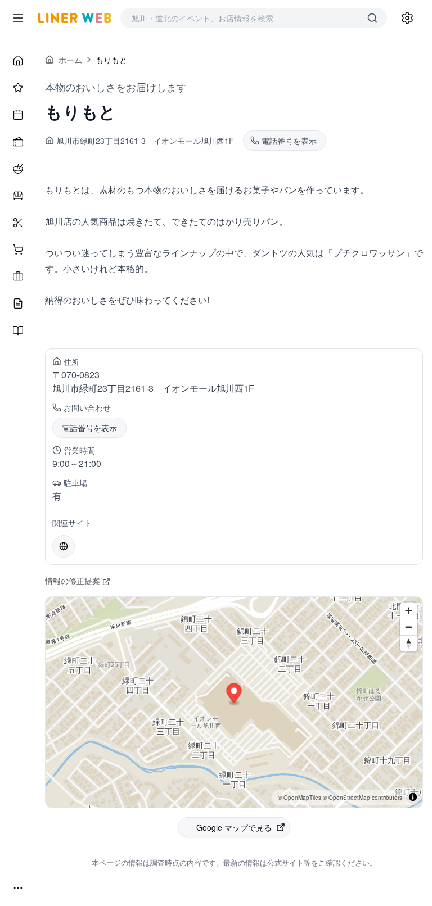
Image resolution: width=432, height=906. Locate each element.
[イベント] (18, 114)
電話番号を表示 (89, 427)
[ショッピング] (18, 249)
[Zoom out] (408, 627)
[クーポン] (18, 141)
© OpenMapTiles (299, 797)
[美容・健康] (18, 222)
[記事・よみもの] (18, 303)
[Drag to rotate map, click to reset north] (408, 643)
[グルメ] (18, 168)
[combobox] (242, 18)
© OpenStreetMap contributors (362, 797)
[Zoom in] (408, 611)
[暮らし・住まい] (18, 195)
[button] (234, 694)
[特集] (18, 87)
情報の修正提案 (72, 580)
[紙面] (18, 330)
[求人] (18, 276)
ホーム (70, 59)
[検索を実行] (372, 18)
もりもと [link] (111, 59)
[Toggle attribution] (413, 797)
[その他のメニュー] (18, 888)
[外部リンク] (63, 546)
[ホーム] (18, 60)
